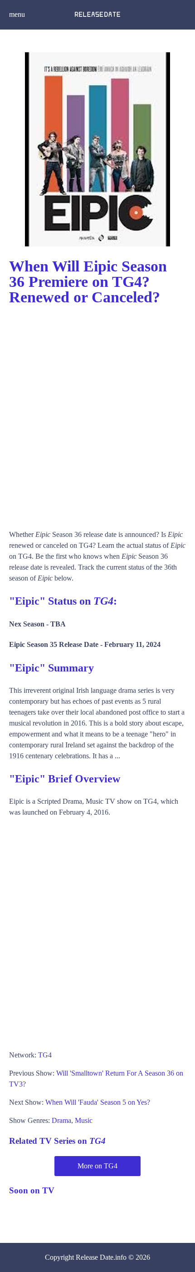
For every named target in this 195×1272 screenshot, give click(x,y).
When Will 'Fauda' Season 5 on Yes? (97, 1102)
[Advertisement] (97, 413)
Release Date (94, 1257)
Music (84, 1120)
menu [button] (17, 14)
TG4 (45, 1055)
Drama (61, 1120)
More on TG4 (97, 1166)
